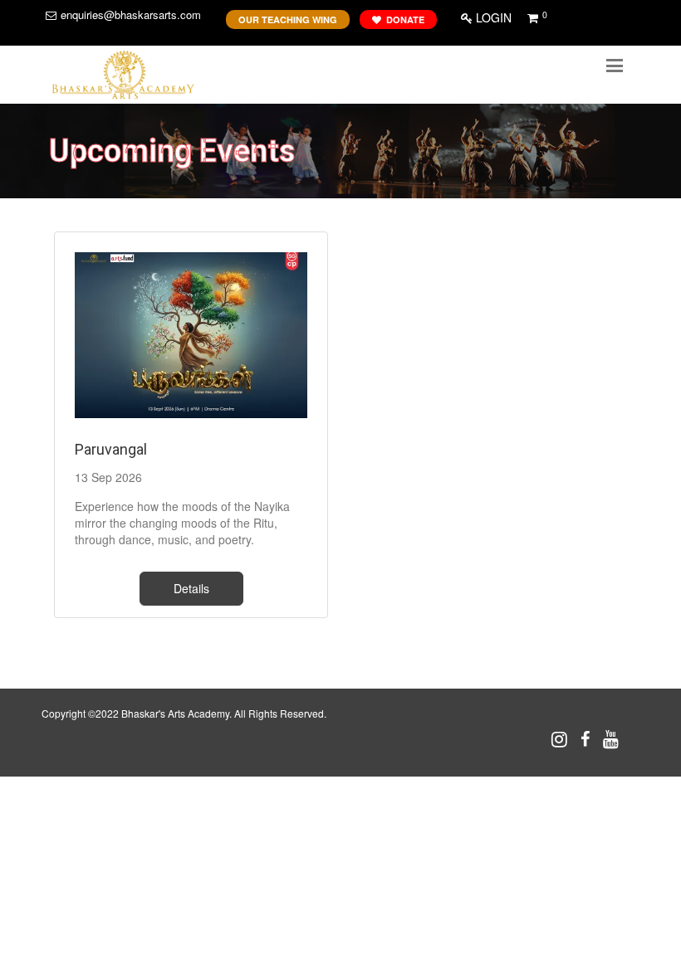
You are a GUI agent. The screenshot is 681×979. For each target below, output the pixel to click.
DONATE (402, 19)
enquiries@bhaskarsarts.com (131, 14)
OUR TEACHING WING (287, 19)
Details (191, 588)
